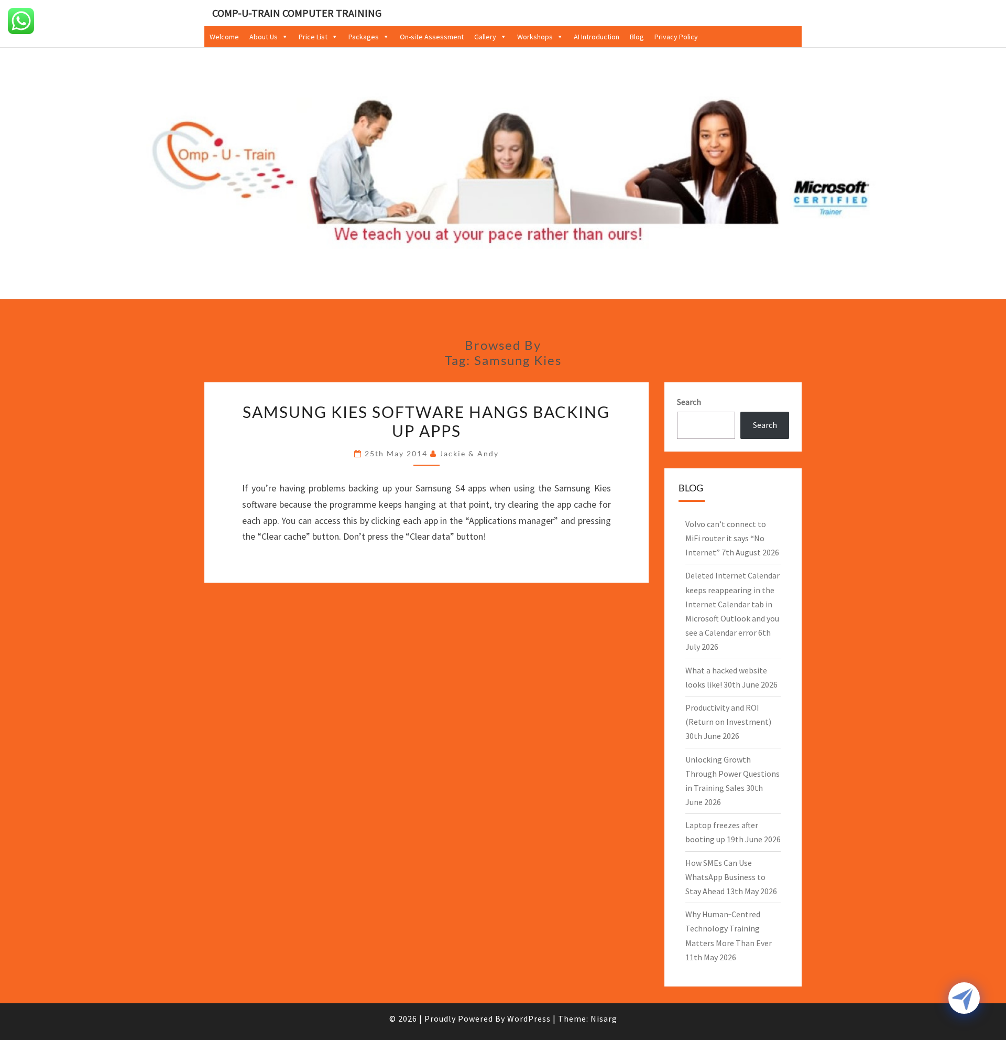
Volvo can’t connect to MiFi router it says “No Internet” (725, 538)
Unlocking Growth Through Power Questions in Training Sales (732, 773)
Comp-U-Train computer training (296, 12)
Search (689, 401)
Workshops (535, 36)
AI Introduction (596, 36)
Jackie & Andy (469, 453)
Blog (637, 36)
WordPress (529, 1018)
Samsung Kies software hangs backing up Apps (426, 421)
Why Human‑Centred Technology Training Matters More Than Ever (728, 928)
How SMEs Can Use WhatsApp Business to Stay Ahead (725, 876)
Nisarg (604, 1018)
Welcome (224, 36)
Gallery (485, 36)
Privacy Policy (676, 36)
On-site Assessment (432, 36)
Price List (313, 36)
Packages (363, 36)
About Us (263, 36)
